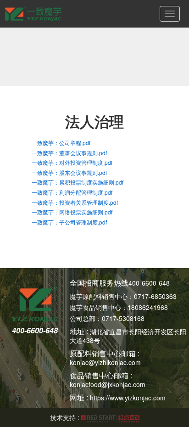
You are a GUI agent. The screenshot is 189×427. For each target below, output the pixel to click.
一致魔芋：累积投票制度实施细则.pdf (77, 182)
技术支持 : (65, 417)
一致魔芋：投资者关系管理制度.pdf (75, 202)
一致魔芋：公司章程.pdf (61, 142)
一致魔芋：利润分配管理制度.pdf (72, 192)
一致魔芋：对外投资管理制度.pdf (72, 162)
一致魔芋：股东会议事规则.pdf (69, 172)
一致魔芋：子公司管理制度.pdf (69, 222)
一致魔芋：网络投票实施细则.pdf (72, 212)
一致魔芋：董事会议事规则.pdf (69, 153)
